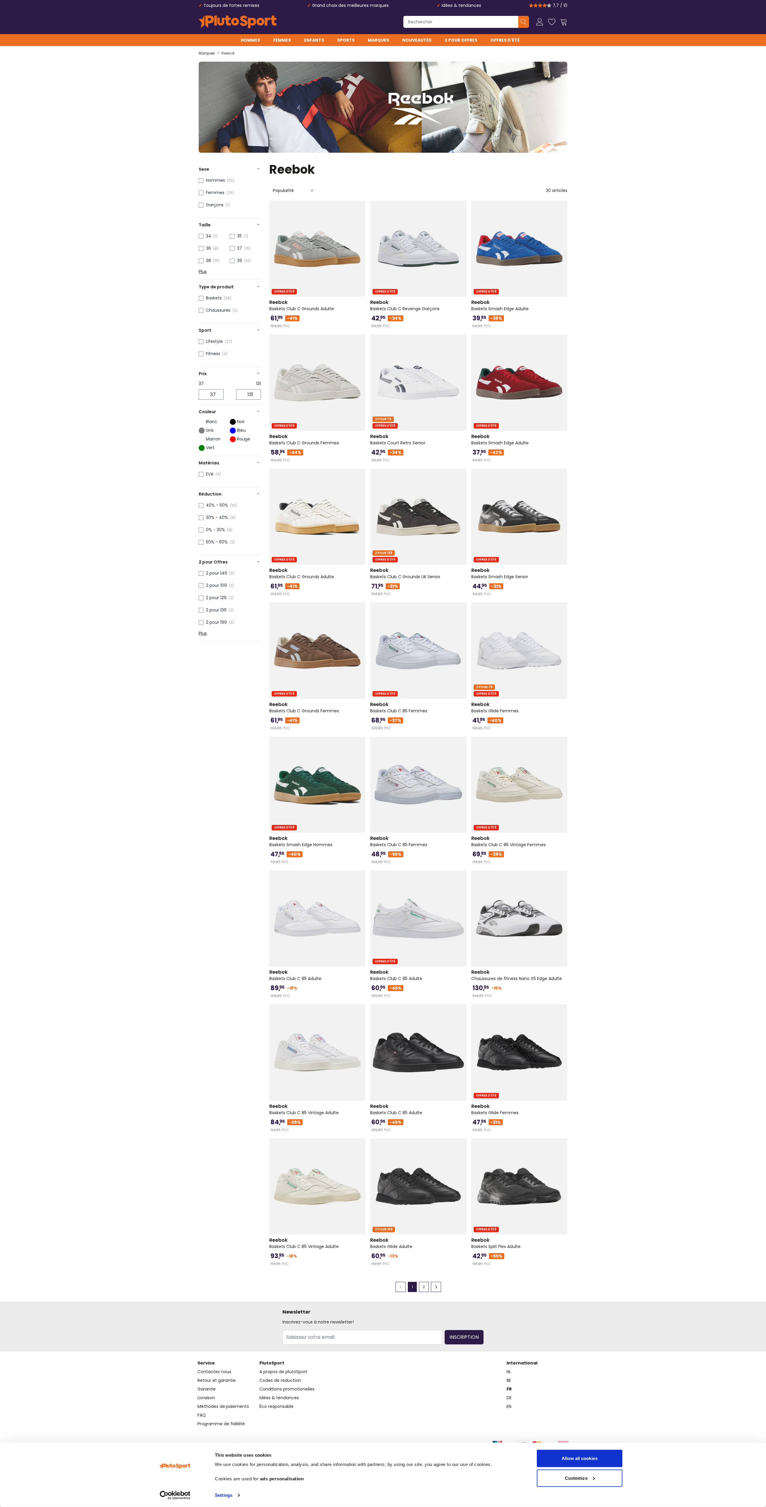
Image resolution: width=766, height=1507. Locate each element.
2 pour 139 (216, 610)
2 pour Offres (461, 40)
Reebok (228, 53)
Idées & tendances (461, 5)
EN (509, 1406)
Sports (346, 40)
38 (208, 260)
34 (208, 236)
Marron (213, 439)
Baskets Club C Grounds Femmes (304, 439)
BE (509, 1380)
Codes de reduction (280, 1380)
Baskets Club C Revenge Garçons (405, 305)
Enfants (314, 40)
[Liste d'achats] (551, 21)
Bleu (241, 430)
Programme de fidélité (221, 1424)
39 (239, 260)
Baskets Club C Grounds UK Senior (405, 573)
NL (509, 1372)
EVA (209, 474)
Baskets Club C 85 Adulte (295, 975)
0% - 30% (215, 530)
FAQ (201, 1415)
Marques (378, 40)
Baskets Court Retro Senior (397, 439)
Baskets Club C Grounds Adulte (301, 305)
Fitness (213, 354)
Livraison (206, 1398)
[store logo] (237, 22)
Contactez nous (214, 1372)
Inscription (464, 1337)
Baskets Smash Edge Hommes (300, 841)
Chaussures (218, 310)
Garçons (215, 205)
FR (509, 1389)
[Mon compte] (539, 21)
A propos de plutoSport (283, 1372)
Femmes (282, 40)
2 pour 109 (216, 585)
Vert (210, 448)
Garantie (206, 1389)
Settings (223, 1495)
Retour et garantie (216, 1380)
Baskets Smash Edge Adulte (500, 305)
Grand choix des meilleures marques (350, 5)
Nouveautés (416, 40)
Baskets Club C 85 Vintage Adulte (304, 1109)
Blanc (211, 422)
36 (208, 248)
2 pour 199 (216, 622)
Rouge (243, 439)
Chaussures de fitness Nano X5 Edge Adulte (516, 975)
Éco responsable (276, 1406)
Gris (210, 430)
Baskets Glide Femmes (495, 707)
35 (239, 236)
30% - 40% (217, 517)
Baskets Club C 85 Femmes (398, 707)
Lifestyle (214, 341)
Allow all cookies (580, 1458)
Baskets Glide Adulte (391, 1243)
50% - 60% (217, 542)
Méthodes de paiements (223, 1406)
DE (509, 1398)
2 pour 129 (216, 598)
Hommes (250, 40)
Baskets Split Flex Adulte (496, 1243)
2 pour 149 (216, 573)
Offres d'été (505, 40)
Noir (241, 422)
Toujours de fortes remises (231, 5)
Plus (203, 272)
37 (239, 248)
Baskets (214, 298)
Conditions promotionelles (286, 1389)
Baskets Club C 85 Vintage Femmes (508, 841)
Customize (576, 1477)
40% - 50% (217, 505)
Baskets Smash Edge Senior (499, 573)
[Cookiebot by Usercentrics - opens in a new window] (175, 1495)
